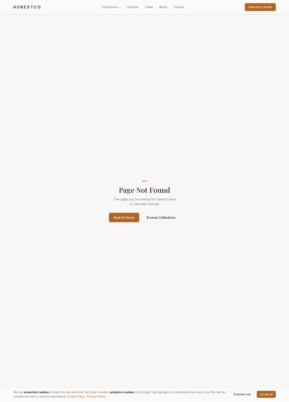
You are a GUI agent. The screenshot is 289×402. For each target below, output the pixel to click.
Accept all (266, 394)
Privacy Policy (96, 396)
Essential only (242, 394)
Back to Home (124, 217)
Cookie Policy (76, 396)
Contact (179, 7)
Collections (110, 7)
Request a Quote (260, 7)
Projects (133, 7)
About (163, 7)
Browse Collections (160, 217)
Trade (149, 7)
